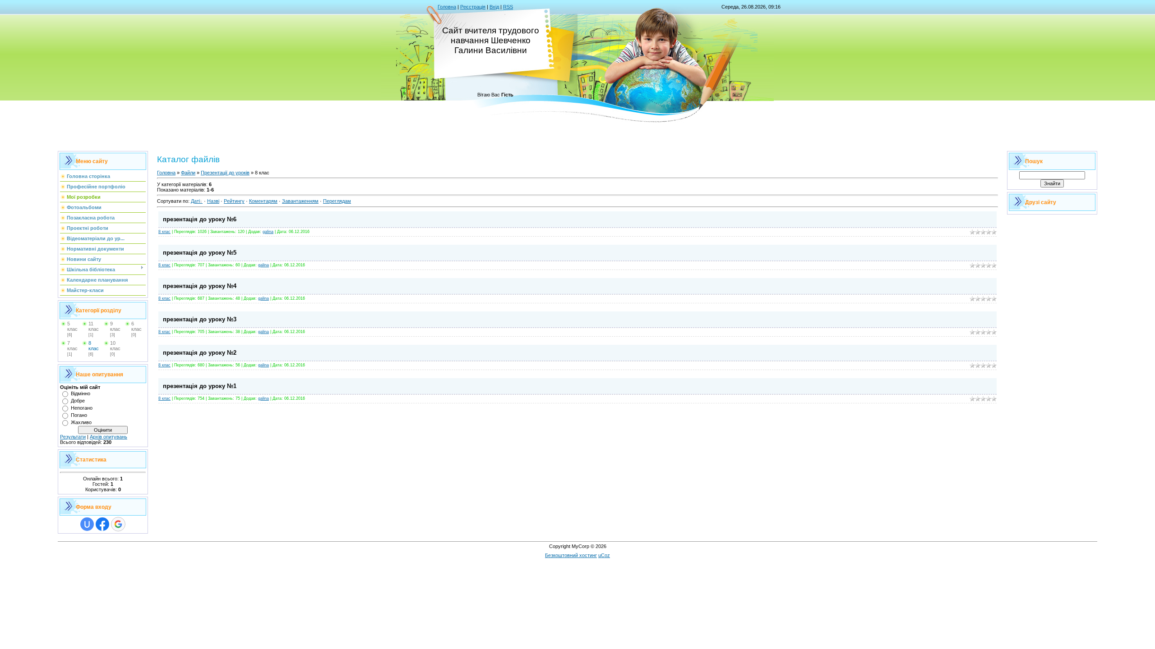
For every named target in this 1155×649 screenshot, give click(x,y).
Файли (188, 172)
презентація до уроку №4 (199, 286)
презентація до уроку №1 (199, 386)
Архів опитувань (108, 436)
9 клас (115, 326)
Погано (79, 415)
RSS (508, 6)
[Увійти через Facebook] (102, 524)
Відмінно (80, 393)
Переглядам (337, 201)
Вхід (494, 6)
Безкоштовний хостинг (571, 555)
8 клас (93, 345)
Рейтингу (234, 201)
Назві (213, 201)
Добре (78, 400)
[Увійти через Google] (118, 524)
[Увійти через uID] (87, 524)
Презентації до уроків (225, 172)
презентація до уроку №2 (199, 352)
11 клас (93, 326)
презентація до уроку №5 (199, 252)
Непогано (81, 408)
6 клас (136, 326)
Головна (447, 6)
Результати (73, 436)
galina (268, 231)
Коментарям (263, 201)
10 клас (115, 345)
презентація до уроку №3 (199, 319)
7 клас (72, 345)
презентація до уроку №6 (199, 219)
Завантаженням (300, 201)
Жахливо (81, 422)
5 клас (72, 326)
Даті (195, 201)
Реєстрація (472, 6)
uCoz (604, 555)
